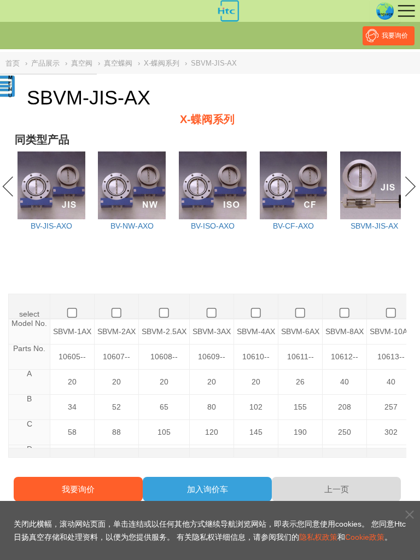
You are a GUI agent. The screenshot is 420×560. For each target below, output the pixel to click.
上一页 (336, 489)
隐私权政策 (318, 537)
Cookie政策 (364, 537)
